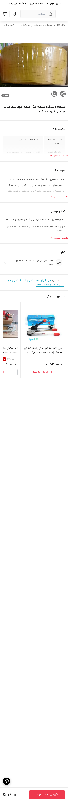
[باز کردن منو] (62, 14)
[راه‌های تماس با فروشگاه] (6, 781)
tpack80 (61, 25)
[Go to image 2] (3, 95)
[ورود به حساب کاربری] (15, 14)
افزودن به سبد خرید (47, 794)
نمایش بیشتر (61, 155)
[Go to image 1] (6, 95)
